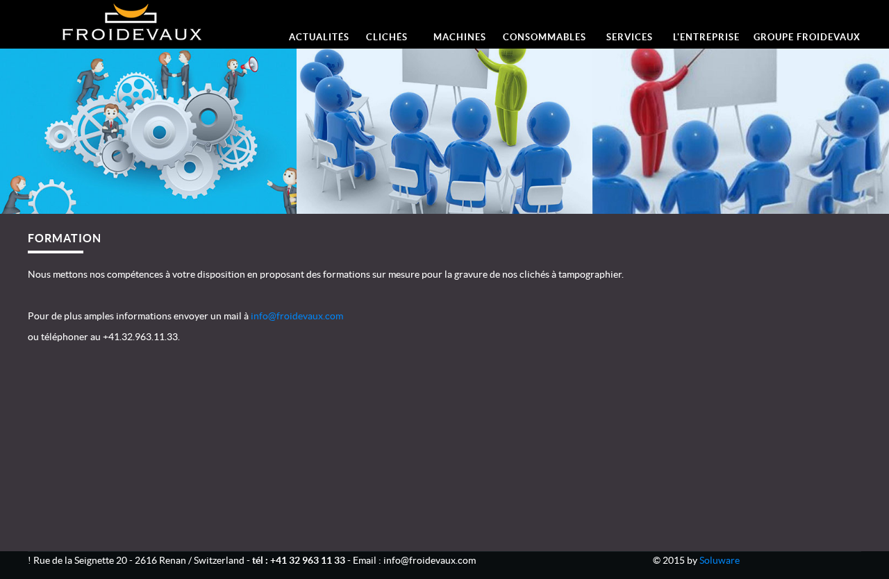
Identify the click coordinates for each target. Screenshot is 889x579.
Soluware (719, 560)
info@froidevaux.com (297, 315)
